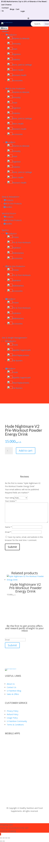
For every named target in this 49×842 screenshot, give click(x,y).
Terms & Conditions (15, 724)
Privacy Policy (12, 711)
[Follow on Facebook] (30, 18)
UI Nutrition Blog (14, 690)
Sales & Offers (13, 694)
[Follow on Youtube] (38, 18)
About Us (11, 684)
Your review (10, 501)
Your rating (9, 497)
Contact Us (11, 687)
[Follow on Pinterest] (42, 18)
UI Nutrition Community (17, 721)
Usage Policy (12, 718)
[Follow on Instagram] (46, 18)
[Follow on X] (34, 18)
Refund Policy (12, 714)
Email (8, 532)
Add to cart (25, 450)
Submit (12, 547)
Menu (5, 28)
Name (8, 527)
